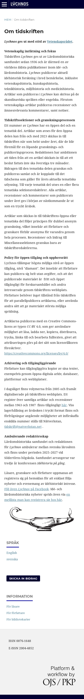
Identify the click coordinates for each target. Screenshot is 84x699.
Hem (7, 19)
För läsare (13, 606)
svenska (12, 559)
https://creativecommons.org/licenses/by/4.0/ (36, 353)
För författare (15, 613)
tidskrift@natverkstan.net (23, 427)
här (64, 405)
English (11, 553)
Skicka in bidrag (23, 578)
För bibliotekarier (18, 619)
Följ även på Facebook (26, 489)
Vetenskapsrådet (59, 41)
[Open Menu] (4, 4)
